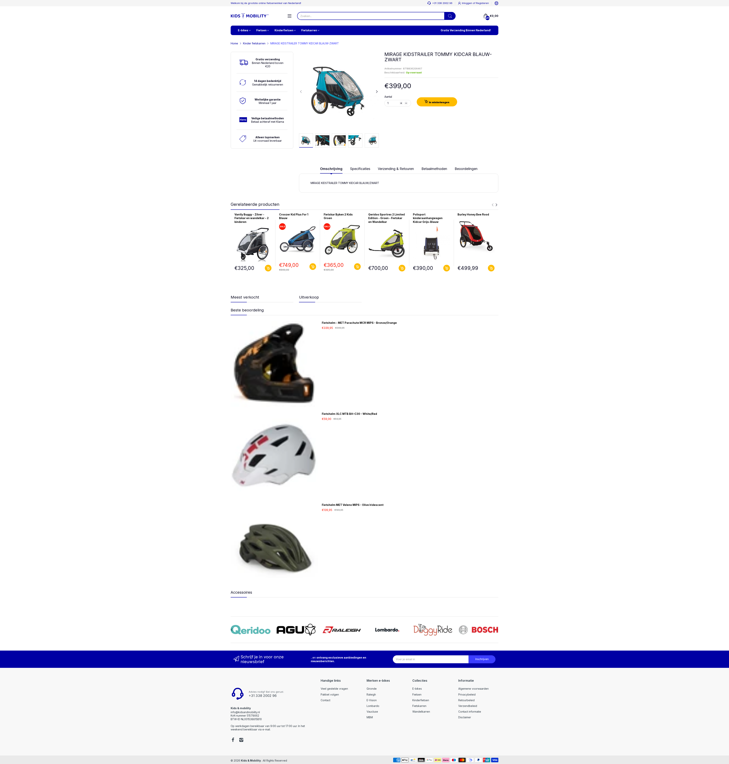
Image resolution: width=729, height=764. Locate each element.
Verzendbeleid (467, 705)
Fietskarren (419, 705)
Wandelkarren (421, 711)
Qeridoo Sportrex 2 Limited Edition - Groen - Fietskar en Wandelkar (386, 218)
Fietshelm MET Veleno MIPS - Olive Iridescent (352, 504)
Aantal (388, 96)
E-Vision (372, 700)
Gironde (372, 688)
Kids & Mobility (251, 760)
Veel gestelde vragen (334, 688)
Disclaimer (464, 717)
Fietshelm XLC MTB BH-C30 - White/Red (349, 413)
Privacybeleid (467, 694)
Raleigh (371, 694)
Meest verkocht (245, 297)
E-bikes (417, 688)
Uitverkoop (309, 297)
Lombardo (373, 705)
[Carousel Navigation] (494, 205)
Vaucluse (372, 711)
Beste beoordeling (247, 310)
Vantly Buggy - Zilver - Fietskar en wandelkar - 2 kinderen (251, 218)
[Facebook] (233, 740)
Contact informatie (469, 711)
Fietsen (416, 694)
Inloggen (467, 3)
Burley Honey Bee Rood (473, 214)
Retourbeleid (466, 700)
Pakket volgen (330, 694)
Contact (325, 700)
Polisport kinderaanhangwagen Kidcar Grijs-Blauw (428, 218)
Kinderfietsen (420, 700)
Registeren (482, 3)
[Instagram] (241, 740)
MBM (370, 717)
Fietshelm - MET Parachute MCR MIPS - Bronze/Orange (359, 322)
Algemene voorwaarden (473, 688)
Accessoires (241, 592)
